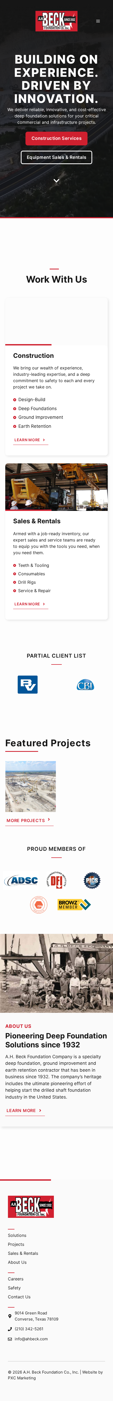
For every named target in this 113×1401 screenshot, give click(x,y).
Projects (16, 1244)
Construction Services (57, 138)
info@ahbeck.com (31, 1338)
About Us (17, 1262)
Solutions (17, 1235)
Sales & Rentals (23, 1253)
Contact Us (19, 1296)
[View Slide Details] (30, 786)
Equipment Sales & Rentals (56, 157)
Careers (15, 1278)
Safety (14, 1287)
